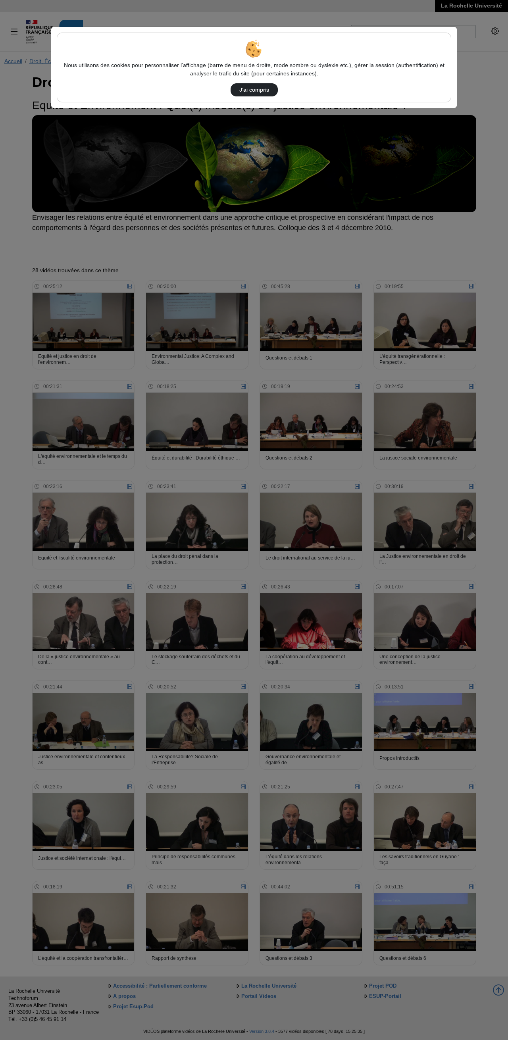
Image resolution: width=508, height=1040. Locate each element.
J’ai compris (254, 90)
